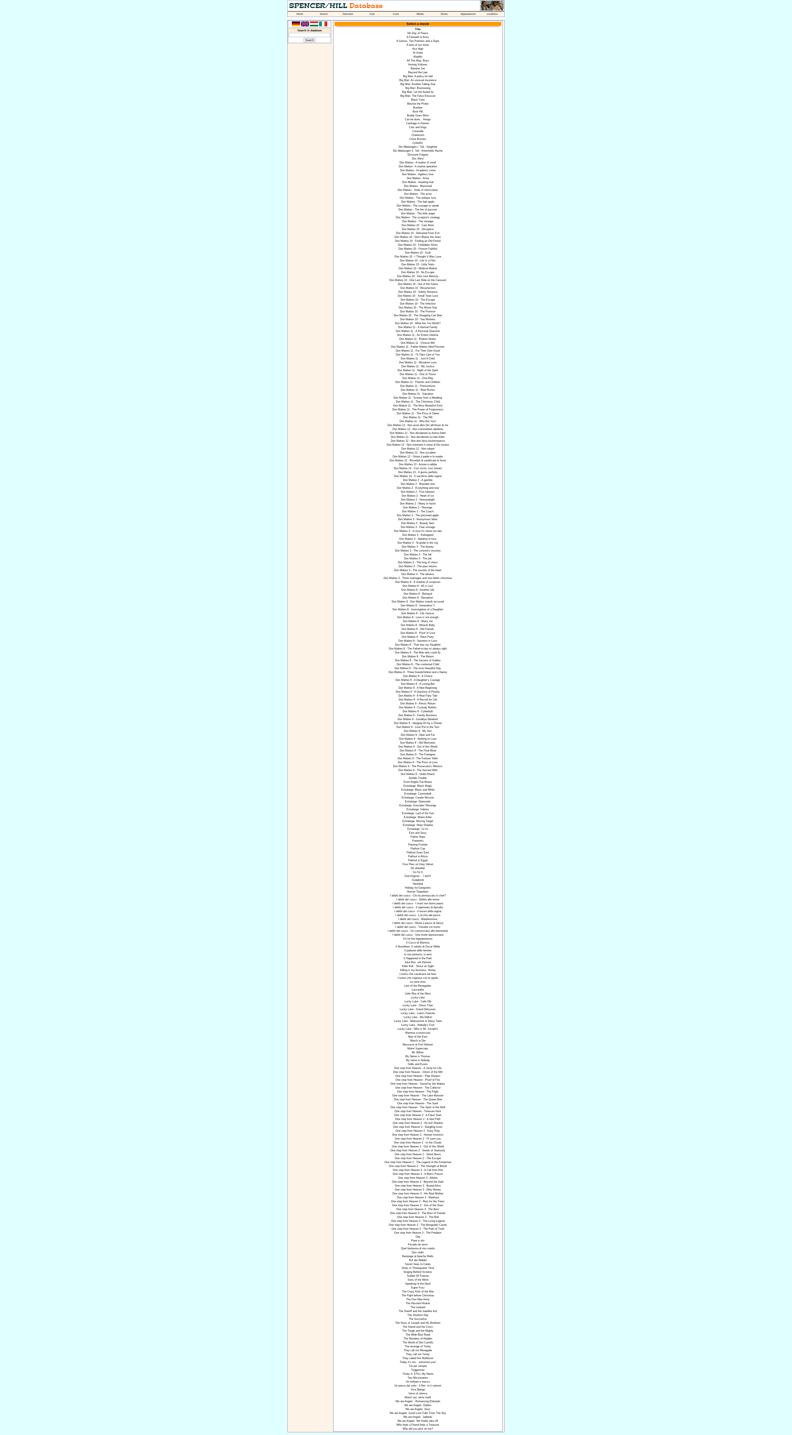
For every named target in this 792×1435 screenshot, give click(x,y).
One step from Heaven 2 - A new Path (417, 1119)
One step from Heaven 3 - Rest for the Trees (417, 1201)
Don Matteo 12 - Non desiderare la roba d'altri (418, 436)
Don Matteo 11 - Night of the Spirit (417, 370)
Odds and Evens (418, 1064)
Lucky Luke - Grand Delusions (418, 1009)
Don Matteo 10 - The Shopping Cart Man (418, 315)
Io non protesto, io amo (418, 954)
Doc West (418, 158)
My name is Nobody (418, 1060)
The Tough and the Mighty (417, 1330)
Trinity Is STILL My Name (417, 1373)
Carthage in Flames (417, 123)
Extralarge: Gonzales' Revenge (417, 805)
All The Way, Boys (418, 60)
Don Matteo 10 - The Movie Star (418, 307)
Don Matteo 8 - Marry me (418, 621)
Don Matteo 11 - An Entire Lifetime (417, 335)
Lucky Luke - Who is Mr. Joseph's (418, 1028)
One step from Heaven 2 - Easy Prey (418, 1130)
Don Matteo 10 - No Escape (417, 272)
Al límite (418, 52)
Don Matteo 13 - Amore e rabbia (418, 464)
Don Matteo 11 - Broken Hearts (417, 338)
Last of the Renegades (417, 985)
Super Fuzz (418, 1287)
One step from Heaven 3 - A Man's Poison (418, 1173)
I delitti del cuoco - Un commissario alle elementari (418, 930)
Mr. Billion (418, 1052)
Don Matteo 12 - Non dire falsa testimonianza (418, 440)
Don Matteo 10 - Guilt (418, 252)
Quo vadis (418, 1252)
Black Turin (418, 99)
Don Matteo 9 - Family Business (417, 715)
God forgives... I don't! (417, 876)
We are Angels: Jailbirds (417, 1416)
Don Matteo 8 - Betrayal (418, 593)
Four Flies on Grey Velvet (418, 864)
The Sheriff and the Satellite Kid (418, 1311)
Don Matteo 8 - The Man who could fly (418, 652)
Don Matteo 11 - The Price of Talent (418, 413)
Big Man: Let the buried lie (418, 91)
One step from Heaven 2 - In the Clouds (418, 1142)
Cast (372, 14)
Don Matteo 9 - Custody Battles (418, 707)
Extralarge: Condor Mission (418, 797)
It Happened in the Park (418, 958)
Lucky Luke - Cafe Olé (417, 1001)
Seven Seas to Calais (418, 1264)
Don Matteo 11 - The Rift (418, 417)
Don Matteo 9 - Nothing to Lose (417, 738)
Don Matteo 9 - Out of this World (417, 746)
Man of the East (417, 1036)
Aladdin (417, 56)
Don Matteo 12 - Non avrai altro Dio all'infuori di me (418, 425)
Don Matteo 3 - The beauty (418, 546)
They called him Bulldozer (417, 1358)
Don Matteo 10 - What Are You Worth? (418, 323)
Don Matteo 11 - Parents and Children (417, 382)
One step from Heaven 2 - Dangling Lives (417, 1126)
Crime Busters (417, 139)
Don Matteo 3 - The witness (417, 574)
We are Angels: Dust (417, 1409)
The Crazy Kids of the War (418, 1291)
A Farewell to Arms (418, 37)
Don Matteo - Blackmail (418, 186)
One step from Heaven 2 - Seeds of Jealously (417, 1150)
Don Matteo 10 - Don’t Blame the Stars (418, 237)
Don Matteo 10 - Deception (418, 229)
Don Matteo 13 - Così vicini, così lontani (418, 468)
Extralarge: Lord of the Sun (418, 813)
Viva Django (418, 1389)
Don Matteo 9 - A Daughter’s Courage (418, 679)
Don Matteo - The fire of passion (417, 209)
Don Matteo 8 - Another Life (417, 589)
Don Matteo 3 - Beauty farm (417, 523)
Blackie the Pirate (417, 103)
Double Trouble (418, 778)
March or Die (417, 1040)
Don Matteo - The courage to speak (418, 205)
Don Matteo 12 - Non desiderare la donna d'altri (418, 433)
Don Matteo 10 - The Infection (418, 303)
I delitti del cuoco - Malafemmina (417, 919)
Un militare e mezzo (418, 1381)
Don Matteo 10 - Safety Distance (417, 291)
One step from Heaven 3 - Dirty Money (418, 1189)
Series (444, 14)
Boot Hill (418, 111)
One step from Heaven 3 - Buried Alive (418, 1185)
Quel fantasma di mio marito (418, 1248)
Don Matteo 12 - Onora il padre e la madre (418, 456)
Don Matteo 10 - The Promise (417, 311)
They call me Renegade (418, 1350)
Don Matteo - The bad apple (417, 201)
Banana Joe (418, 68)
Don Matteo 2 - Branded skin (418, 483)
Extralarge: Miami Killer (418, 817)
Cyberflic (417, 142)
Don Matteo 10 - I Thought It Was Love (418, 256)
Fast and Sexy (418, 832)
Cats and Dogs (418, 127)
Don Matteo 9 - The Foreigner (417, 754)
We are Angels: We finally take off (417, 1420)
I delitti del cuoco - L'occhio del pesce (417, 915)
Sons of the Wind (418, 1279)
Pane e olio (417, 1240)
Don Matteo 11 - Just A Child (418, 358)
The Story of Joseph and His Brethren (417, 1322)
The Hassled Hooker (418, 1303)
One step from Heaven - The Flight (417, 1091)
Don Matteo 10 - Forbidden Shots (418, 244)
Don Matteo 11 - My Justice (417, 366)
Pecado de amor (418, 1244)
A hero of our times (418, 44)
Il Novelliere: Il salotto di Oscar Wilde (418, 946)
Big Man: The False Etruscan (417, 95)
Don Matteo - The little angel (418, 213)
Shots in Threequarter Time (418, 1268)
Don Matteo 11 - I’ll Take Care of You (418, 354)
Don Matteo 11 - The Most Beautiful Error (417, 405)
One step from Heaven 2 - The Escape (418, 1158)
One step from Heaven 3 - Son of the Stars (417, 1205)
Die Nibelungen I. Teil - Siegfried (418, 146)
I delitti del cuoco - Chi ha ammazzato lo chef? (418, 895)
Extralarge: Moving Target (417, 821)
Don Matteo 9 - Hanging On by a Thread (418, 723)
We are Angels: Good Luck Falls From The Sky (418, 1413)
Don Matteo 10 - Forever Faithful (417, 248)
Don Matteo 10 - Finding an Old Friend (418, 240)
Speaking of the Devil (418, 1283)
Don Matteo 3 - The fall (417, 554)
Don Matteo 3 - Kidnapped (417, 534)
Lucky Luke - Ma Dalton (418, 1017)
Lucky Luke (418, 997)
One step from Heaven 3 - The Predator (417, 1232)
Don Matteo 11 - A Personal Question (418, 331)
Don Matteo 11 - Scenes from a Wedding (418, 397)
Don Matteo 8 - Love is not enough (417, 617)
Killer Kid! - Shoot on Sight (418, 966)
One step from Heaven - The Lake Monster (417, 1095)
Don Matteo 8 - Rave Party (418, 636)
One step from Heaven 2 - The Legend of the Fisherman (417, 1162)
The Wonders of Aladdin (418, 1338)
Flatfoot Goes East (418, 852)
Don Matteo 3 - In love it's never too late (418, 531)
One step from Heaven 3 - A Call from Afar (418, 1170)
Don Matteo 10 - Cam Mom (418, 225)
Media (420, 14)
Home (299, 14)
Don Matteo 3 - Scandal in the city (417, 542)
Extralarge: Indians (418, 809)
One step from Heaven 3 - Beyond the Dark (418, 1181)
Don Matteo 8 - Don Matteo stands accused (418, 601)
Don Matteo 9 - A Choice (417, 676)
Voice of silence (417, 1393)
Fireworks (418, 840)
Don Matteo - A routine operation (418, 166)
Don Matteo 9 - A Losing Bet (418, 683)
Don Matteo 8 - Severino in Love (417, 640)
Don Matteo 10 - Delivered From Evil (418, 233)
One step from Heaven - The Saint (417, 1103)
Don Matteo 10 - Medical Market (418, 268)
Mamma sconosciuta (417, 1032)
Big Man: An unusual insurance (417, 80)
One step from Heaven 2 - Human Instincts (417, 1134)
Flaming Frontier (418, 844)
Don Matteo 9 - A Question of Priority (418, 691)
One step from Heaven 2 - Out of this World (418, 1146)
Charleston (417, 135)
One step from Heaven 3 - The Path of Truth (417, 1228)
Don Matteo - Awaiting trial (418, 182)
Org (418, 1236)
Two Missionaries (418, 1377)
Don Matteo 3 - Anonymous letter (417, 519)
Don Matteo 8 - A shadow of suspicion (417, 581)
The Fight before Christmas (418, 1295)
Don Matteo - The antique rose (418, 197)
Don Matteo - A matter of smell (418, 162)
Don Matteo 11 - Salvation (417, 393)
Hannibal (418, 883)
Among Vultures (417, 64)
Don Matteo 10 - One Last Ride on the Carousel (417, 280)
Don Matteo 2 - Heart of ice (418, 495)
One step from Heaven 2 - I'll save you (418, 1138)
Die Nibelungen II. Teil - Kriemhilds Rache (418, 150)
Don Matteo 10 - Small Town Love (418, 295)
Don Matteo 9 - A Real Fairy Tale (417, 695)
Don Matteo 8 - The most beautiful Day (418, 668)
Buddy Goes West (418, 115)
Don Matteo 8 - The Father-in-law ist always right (418, 648)
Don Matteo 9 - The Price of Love (418, 762)
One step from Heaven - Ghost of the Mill (417, 1072)
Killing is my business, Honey (418, 970)
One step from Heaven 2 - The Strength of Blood (418, 1166)
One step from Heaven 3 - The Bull (418, 1217)
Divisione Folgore (418, 154)
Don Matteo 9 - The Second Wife (417, 770)
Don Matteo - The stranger (418, 221)
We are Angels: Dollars (417, 1405)
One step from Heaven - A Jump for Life (418, 1068)
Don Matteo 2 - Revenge (417, 507)
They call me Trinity (418, 1354)
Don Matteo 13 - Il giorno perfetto (417, 472)
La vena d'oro (418, 981)
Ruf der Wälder (418, 1260)
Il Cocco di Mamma (417, 942)
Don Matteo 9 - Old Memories (417, 742)
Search (324, 14)
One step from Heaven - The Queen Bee (418, 1099)
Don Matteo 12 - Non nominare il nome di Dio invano (418, 444)
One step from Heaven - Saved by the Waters (417, 1083)
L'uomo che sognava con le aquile (418, 977)
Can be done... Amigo (418, 119)
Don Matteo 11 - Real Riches (418, 389)
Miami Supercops (417, 1048)
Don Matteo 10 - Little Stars (417, 264)
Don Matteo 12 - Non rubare (417, 448)
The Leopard (417, 1307)
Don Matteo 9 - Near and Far (418, 734)
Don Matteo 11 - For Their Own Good (418, 350)
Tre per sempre (418, 1366)
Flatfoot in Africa (418, 856)
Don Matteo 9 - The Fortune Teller (418, 758)
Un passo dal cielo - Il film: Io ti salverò (417, 1385)
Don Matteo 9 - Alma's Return (417, 703)
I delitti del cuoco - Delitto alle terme (417, 899)
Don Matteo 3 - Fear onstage (418, 527)
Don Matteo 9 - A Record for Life (418, 699)
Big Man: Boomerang (417, 88)
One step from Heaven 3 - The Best (417, 1209)
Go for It (418, 872)
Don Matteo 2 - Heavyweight (418, 499)
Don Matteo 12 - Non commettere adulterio (417, 429)
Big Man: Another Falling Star (417, 84)
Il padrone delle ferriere (417, 950)
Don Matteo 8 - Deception (418, 597)
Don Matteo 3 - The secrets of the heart (417, 570)
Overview (348, 14)
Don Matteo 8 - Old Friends (418, 629)
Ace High (417, 48)
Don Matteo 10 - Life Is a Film (418, 260)
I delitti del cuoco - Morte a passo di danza (417, 923)
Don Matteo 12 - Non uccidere (418, 452)
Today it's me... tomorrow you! (418, 1362)
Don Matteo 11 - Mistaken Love (417, 362)
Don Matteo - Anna (418, 178)
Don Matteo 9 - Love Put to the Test (417, 727)
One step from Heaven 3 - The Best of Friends (418, 1213)
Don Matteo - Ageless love (418, 174)
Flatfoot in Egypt (418, 860)
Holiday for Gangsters (418, 887)
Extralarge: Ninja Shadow (418, 825)
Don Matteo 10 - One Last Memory (417, 276)
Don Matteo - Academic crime (418, 170)
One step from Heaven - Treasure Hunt (418, 1111)
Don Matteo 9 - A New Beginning (417, 687)
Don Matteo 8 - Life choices (417, 613)
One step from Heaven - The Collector (418, 1087)
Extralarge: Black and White (418, 789)
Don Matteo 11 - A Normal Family (417, 327)
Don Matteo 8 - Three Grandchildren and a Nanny (418, 672)
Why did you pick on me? (418, 1428)
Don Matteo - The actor (418, 193)
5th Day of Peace (417, 33)
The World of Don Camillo (418, 1342)
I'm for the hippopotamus (418, 938)
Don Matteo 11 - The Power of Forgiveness (417, 409)
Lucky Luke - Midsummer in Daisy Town (418, 1021)
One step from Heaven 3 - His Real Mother (417, 1193)
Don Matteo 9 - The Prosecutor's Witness (417, 766)
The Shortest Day (417, 1315)
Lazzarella (418, 989)
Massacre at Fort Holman (418, 1044)
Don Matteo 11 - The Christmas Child (418, 401)
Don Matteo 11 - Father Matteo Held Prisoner (417, 346)
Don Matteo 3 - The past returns (418, 566)
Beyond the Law (417, 72)
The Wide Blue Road (417, 1334)
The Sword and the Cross (418, 1326)
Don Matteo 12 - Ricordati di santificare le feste (418, 460)
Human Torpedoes (418, 891)
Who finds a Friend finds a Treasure (417, 1424)
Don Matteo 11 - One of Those (418, 374)
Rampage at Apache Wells (418, 1256)
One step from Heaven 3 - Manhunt (418, 1197)
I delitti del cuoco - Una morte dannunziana (417, 934)
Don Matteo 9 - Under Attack (418, 774)
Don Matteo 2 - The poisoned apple (418, 515)
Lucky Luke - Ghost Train (418, 1005)
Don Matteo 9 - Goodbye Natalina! (417, 719)
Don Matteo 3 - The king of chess (418, 562)
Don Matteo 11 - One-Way (417, 378)
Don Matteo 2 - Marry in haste (418, 503)
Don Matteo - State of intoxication (418, 189)
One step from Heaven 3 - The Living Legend (418, 1220)
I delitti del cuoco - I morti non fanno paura (417, 903)
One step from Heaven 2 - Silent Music (418, 1154)
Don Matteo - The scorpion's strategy (418, 217)
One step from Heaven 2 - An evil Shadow (418, 1122)
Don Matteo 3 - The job (417, 558)
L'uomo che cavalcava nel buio (418, 974)
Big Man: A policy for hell (418, 76)
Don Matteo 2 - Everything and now (418, 487)
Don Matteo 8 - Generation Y (418, 605)
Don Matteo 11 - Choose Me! (418, 342)
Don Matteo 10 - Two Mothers (417, 319)
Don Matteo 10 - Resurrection (417, 287)
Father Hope (417, 836)
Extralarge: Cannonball (417, 793)
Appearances (468, 14)
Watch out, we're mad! (417, 1397)
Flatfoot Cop (417, 848)
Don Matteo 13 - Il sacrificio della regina (418, 476)
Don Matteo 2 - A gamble (418, 480)
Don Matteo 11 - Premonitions (418, 385)
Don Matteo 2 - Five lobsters (418, 491)
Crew (396, 14)
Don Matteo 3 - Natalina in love (417, 538)
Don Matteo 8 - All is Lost (418, 585)
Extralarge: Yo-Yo (417, 828)
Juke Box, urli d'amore (417, 962)
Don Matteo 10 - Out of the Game (418, 284)
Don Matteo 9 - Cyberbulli (418, 711)
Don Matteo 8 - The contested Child (418, 664)
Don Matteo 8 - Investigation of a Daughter (417, 609)
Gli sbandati (418, 868)
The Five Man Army (418, 1299)
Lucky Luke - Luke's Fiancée (418, 1013)
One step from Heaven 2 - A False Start (417, 1115)
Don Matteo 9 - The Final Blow (418, 750)
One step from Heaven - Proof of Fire (418, 1079)
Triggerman (417, 1369)
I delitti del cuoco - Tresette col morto (417, 926)
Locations (492, 14)
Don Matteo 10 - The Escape (418, 299)
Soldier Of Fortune (418, 1275)
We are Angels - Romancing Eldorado (418, 1401)
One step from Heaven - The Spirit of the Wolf (417, 1107)
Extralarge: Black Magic (417, 785)
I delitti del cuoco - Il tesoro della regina (417, 911)
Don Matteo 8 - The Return (418, 656)
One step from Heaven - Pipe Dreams (417, 1075)
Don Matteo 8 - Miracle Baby (418, 625)
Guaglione (418, 879)
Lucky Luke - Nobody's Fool (417, 1024)
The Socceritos (418, 1318)
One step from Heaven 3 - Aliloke (418, 1177)
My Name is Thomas (417, 1056)
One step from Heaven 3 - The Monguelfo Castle (418, 1224)
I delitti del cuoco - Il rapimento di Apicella (418, 907)
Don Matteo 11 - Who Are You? (418, 421)
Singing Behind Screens (417, 1271)
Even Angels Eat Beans (418, 781)
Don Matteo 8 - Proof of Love (418, 632)
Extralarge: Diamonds (418, 801)
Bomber (417, 107)
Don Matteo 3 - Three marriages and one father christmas (418, 578)
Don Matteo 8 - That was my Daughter (418, 644)
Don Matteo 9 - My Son (418, 730)
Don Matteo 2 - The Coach (418, 511)
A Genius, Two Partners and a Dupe (417, 41)
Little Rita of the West (418, 993)
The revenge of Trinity (418, 1346)
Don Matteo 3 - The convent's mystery (418, 550)
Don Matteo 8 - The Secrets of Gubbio (418, 660)
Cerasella (417, 131)
